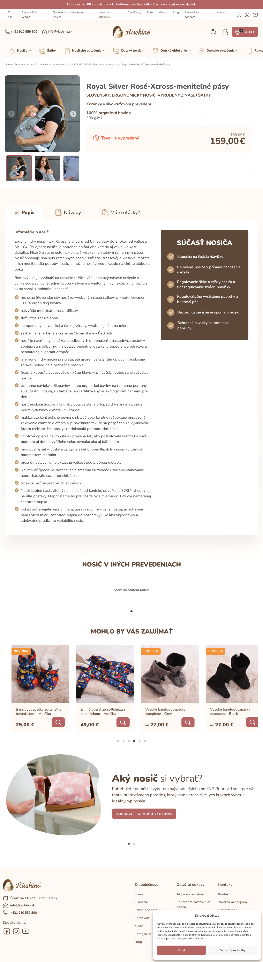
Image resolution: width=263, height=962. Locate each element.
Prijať (181, 950)
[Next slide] (73, 114)
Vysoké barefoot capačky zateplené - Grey (160, 711)
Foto (150, 12)
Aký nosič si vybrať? (29, 14)
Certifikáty (134, 12)
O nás (10, 14)
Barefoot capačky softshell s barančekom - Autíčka (32, 711)
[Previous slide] (11, 114)
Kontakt (222, 12)
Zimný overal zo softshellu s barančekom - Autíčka (97, 711)
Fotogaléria (143, 934)
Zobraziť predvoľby (232, 950)
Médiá (163, 12)
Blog (176, 12)
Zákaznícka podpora (192, 14)
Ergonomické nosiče (26, 64)
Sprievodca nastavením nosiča (68, 14)
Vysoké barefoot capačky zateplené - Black (224, 711)
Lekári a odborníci (104, 14)
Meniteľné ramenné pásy (106, 64)
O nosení (141, 902)
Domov (9, 64)
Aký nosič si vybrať (190, 894)
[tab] (131, 611)
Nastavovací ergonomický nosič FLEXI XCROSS (65, 64)
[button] (213, 31)
